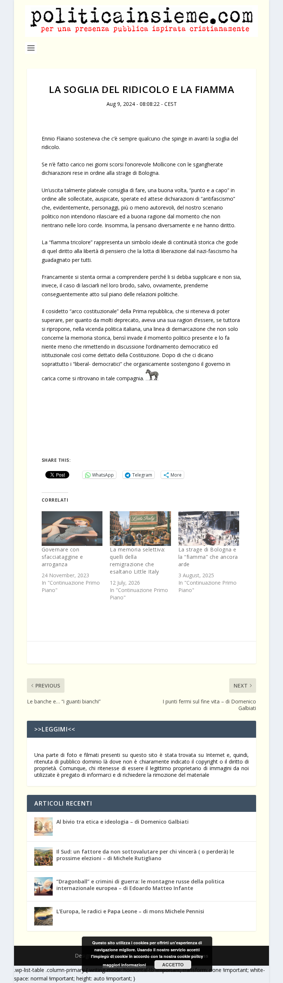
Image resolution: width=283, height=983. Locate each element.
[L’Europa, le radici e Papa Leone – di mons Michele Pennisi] (43, 916)
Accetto (173, 964)
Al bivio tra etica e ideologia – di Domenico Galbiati (122, 821)
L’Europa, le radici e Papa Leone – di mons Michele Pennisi (130, 911)
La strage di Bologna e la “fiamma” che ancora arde (208, 557)
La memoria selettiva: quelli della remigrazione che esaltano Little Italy (137, 560)
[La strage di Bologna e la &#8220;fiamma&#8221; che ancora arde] (208, 528)
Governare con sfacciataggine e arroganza (62, 557)
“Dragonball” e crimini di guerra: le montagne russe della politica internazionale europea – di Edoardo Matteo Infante (140, 885)
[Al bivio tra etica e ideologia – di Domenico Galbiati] (43, 826)
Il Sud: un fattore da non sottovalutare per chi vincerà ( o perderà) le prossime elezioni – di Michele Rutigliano (145, 855)
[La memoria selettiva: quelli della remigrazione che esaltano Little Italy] (140, 528)
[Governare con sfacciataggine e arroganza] (72, 528)
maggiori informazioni (124, 965)
